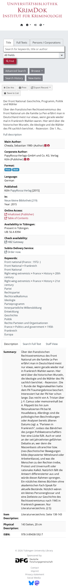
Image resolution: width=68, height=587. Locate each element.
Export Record (41, 87)
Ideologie (9, 300)
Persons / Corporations (47, 42)
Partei (8, 288)
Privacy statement (34, 574)
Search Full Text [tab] (32, 344)
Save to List (12, 93)
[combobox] (34, 49)
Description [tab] (11, 344)
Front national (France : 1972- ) (22, 262)
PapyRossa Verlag (21, 190)
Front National (13, 266)
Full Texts (21, 42)
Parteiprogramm (14, 304)
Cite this (9, 87)
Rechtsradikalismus (16, 296)
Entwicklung (11, 311)
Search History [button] (14, 78)
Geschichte (11, 315)
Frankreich (30, 266)
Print (23, 87)
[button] (28, 25)
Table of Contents (17, 218)
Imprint (35, 571)
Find (11, 61)
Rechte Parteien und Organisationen (26, 323)
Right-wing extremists (17, 273)
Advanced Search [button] (15, 71)
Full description (12, 134)
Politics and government (29, 327)
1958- (50, 327)
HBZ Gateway (15, 242)
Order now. (14, 252)
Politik (8, 319)
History (48, 273)
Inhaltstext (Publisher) (20, 214)
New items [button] (34, 78)
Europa (8, 334)
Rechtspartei (12, 292)
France (37, 273)
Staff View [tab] (52, 344)
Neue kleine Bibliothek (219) (20, 200)
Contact (35, 567)
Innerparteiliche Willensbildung (23, 307)
